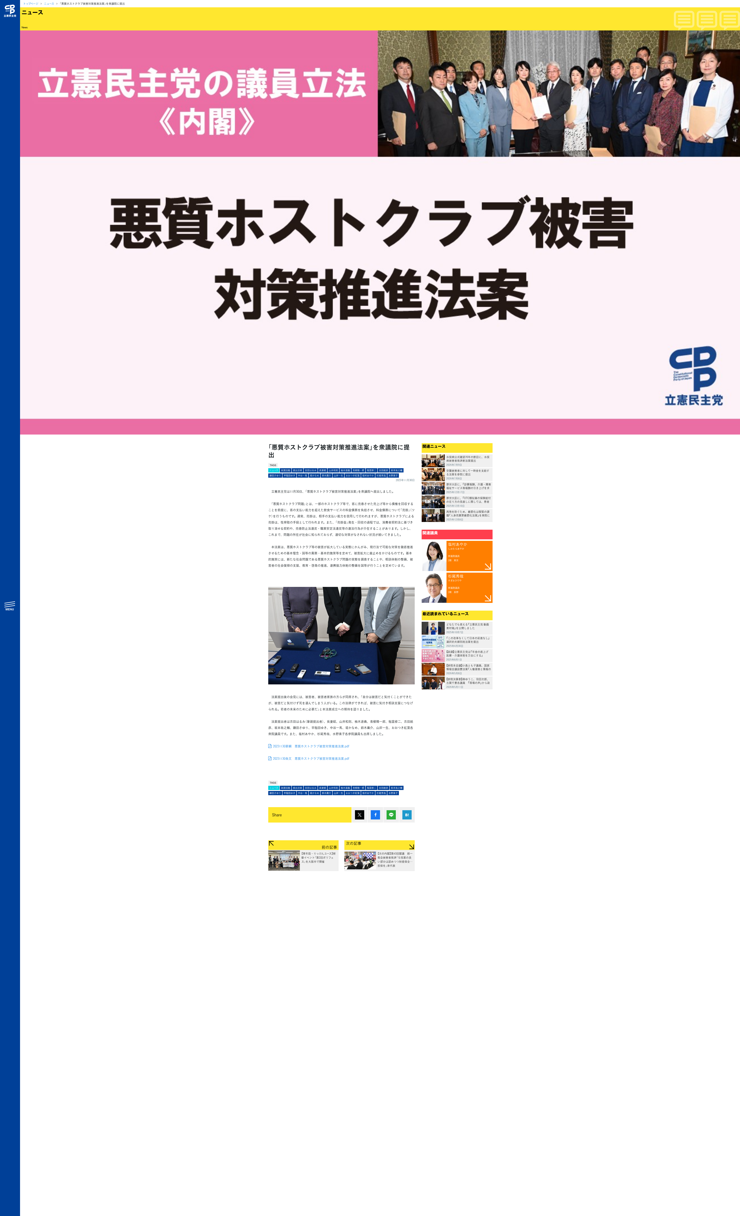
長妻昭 (322, 470)
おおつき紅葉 (353, 475)
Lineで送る (391, 814)
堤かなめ (314, 475)
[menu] (10, 606)
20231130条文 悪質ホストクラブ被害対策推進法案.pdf (311, 758)
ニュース (49, 3)
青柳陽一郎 (358, 470)
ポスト (359, 814)
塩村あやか (368, 475)
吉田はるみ (310, 470)
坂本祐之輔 (396, 470)
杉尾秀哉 (381, 475)
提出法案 (297, 470)
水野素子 (393, 475)
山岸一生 (338, 475)
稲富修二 (371, 470)
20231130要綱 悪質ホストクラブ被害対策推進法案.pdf (311, 746)
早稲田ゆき (289, 475)
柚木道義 (345, 470)
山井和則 (333, 470)
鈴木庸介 (326, 475)
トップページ (30, 3)
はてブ (407, 814)
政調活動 (285, 470)
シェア (375, 814)
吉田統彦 (383, 470)
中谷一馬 (302, 475)
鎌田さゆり (275, 475)
